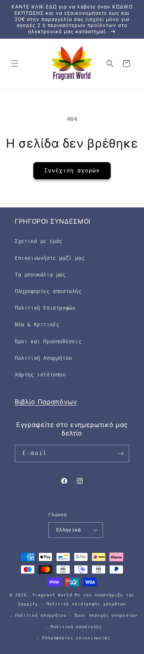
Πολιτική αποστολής (76, 626)
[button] (15, 63)
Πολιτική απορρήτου (40, 615)
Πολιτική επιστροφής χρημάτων (86, 604)
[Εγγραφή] (121, 453)
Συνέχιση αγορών (72, 170)
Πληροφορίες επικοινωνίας (76, 638)
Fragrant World (52, 595)
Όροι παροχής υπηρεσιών (106, 615)
